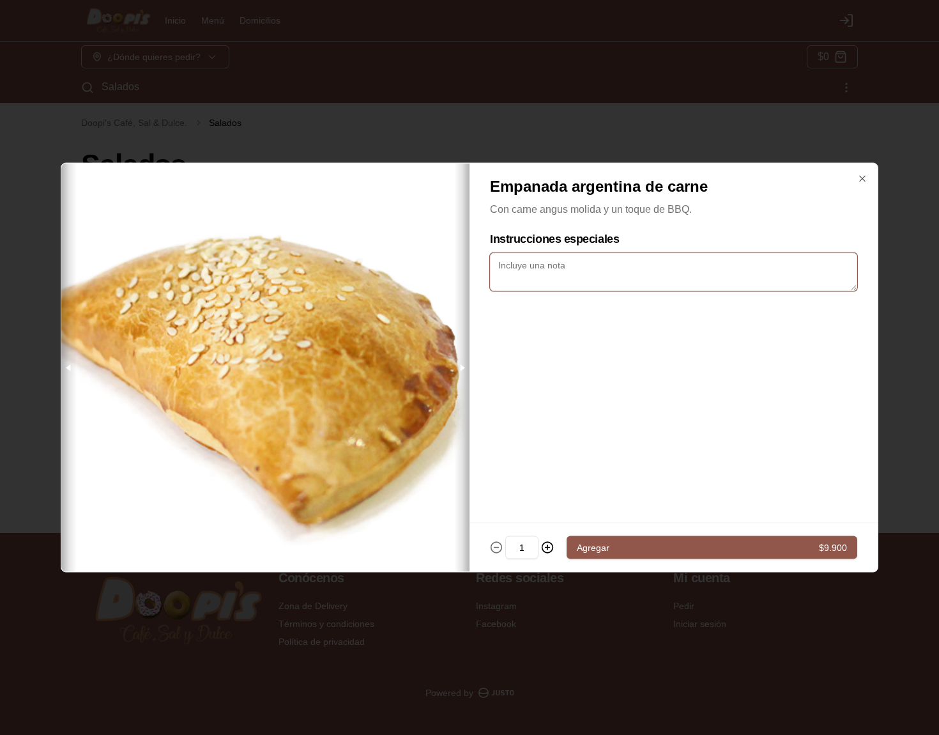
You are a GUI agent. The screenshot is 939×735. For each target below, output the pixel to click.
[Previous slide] (69, 368)
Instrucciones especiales (554, 239)
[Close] (862, 179)
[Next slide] (462, 368)
